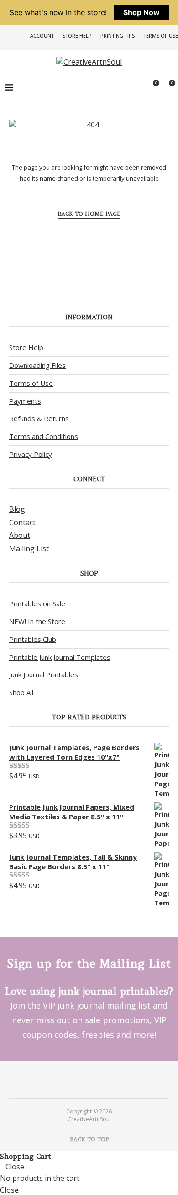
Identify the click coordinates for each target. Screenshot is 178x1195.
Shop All (21, 692)
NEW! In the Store (37, 621)
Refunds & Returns (39, 418)
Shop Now (141, 12)
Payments (25, 401)
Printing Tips (117, 35)
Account (42, 35)
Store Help (77, 35)
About (19, 535)
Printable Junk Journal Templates (59, 657)
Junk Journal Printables (43, 674)
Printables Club (32, 639)
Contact (22, 522)
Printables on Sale (37, 603)
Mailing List (29, 548)
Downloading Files (37, 365)
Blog (17, 509)
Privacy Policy (30, 454)
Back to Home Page (89, 213)
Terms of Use (160, 35)
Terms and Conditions (43, 436)
